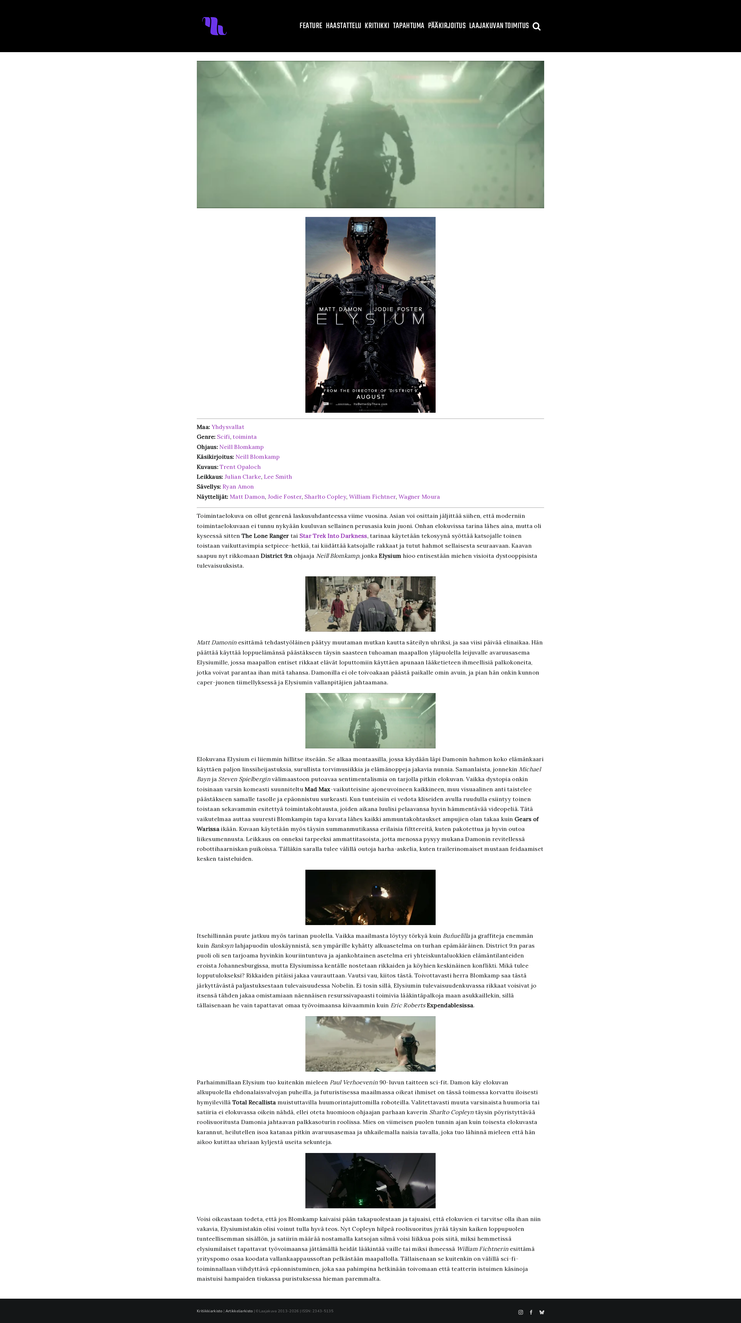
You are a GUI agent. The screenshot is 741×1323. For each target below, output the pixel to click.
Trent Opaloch (240, 466)
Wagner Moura (419, 496)
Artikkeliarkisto (239, 1311)
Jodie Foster (285, 496)
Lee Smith (278, 476)
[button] (537, 26)
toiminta (245, 436)
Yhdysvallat (228, 426)
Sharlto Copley (325, 496)
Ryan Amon (238, 486)
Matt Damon (247, 496)
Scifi (223, 436)
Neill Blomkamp (241, 446)
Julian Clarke (243, 476)
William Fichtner (372, 496)
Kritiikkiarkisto (210, 1311)
